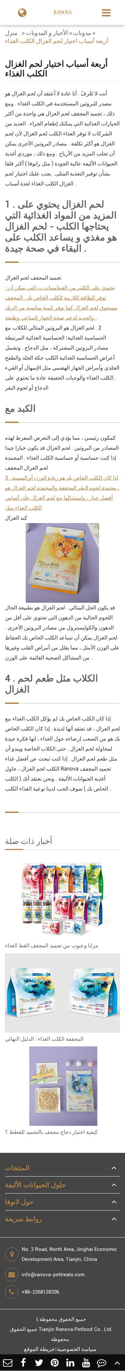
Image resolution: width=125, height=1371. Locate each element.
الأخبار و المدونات (47, 32)
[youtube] (86, 1362)
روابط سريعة (23, 1219)
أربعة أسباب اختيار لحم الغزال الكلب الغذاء (56, 40)
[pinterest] (55, 1362)
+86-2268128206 (40, 1292)
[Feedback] (101, 1362)
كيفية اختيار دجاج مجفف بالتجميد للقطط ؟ (51, 1132)
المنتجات (17, 1168)
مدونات (82, 32)
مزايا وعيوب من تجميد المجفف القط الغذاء (51, 945)
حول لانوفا (19, 1202)
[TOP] (117, 1362)
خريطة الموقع (39, 1349)
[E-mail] (8, 1362)
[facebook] (23, 1362)
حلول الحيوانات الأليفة (35, 1185)
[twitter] (39, 1362)
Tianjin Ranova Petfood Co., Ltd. (76, 1329)
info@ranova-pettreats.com (53, 1275)
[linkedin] (70, 1362)
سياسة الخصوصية (76, 1349)
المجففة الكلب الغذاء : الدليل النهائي (44, 1039)
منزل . (13, 32)
